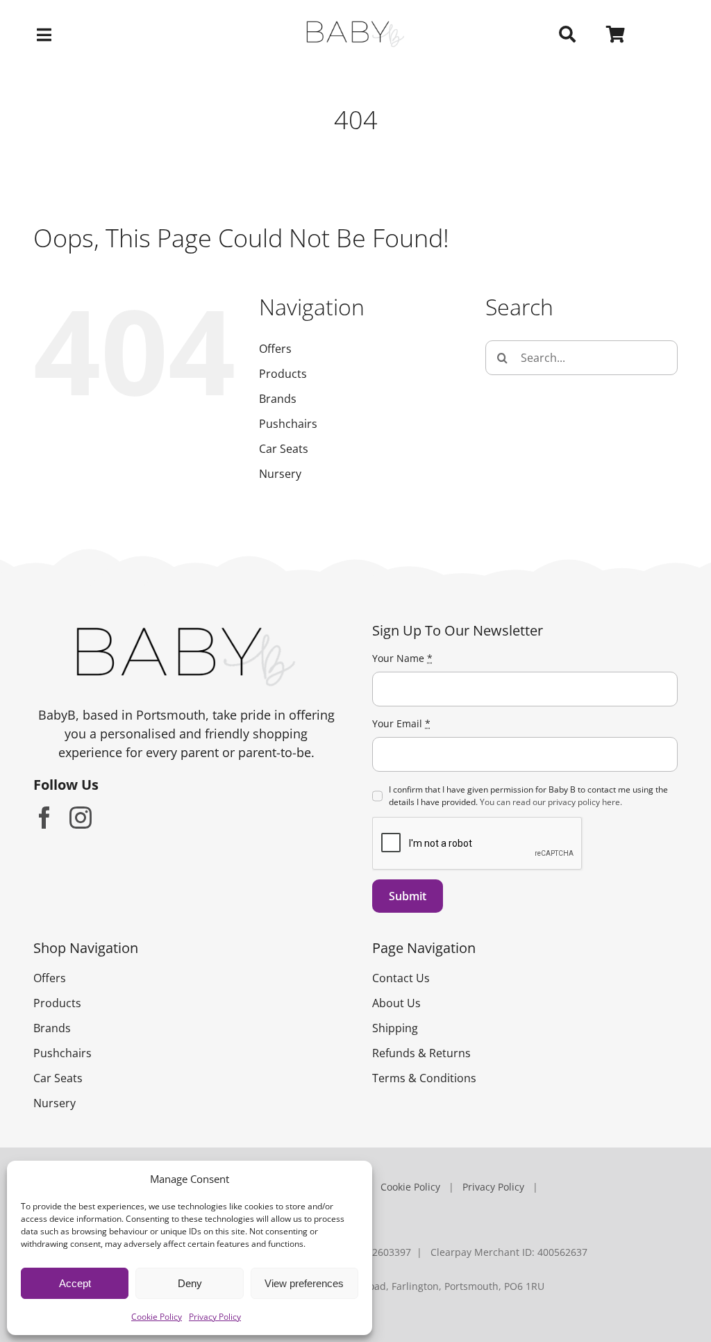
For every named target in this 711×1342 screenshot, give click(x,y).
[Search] (567, 35)
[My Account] (671, 34)
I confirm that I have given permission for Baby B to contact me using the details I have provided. (528, 796)
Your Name (402, 658)
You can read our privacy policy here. (551, 802)
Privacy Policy (215, 1317)
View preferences (304, 1283)
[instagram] (80, 817)
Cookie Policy (156, 1317)
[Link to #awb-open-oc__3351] (141, 34)
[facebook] (44, 817)
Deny (190, 1283)
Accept (75, 1283)
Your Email (401, 723)
